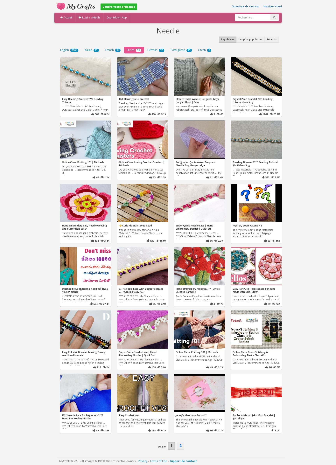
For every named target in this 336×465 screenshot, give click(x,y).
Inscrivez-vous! (272, 6)
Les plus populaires (250, 39)
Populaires (227, 39)
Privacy (142, 461)
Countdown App (117, 17)
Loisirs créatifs (90, 17)
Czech (204, 50)
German (155, 50)
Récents (272, 39)
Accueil (67, 17)
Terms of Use (158, 461)
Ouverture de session (245, 6)
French (112, 50)
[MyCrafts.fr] (76, 6)
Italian (91, 50)
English (68, 50)
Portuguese (181, 50)
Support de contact (183, 461)
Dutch (133, 50)
